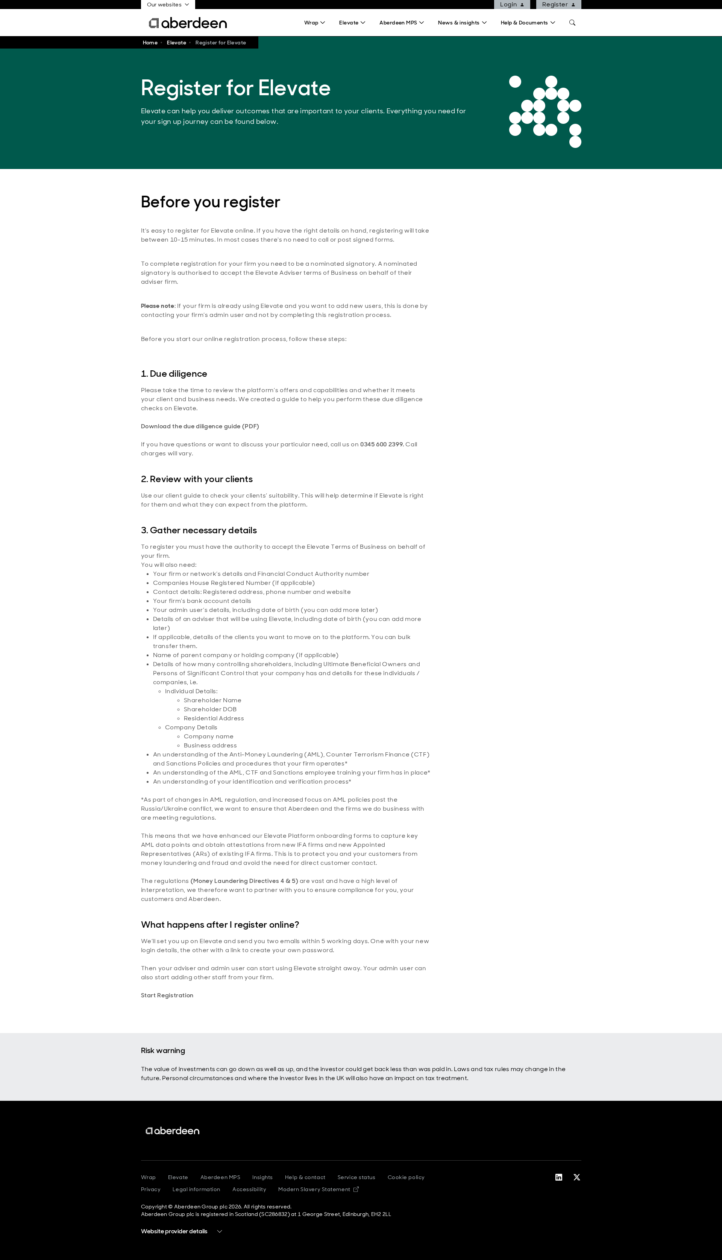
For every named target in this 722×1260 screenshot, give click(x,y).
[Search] (572, 22)
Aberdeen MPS (220, 1177)
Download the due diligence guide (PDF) (200, 426)
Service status (357, 1177)
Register (555, 4)
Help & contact (305, 1177)
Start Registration (167, 995)
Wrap (148, 1177)
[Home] (173, 1131)
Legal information (196, 1189)
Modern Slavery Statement (318, 1189)
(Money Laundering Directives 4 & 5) (244, 881)
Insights (262, 1177)
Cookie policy (406, 1177)
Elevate (178, 1177)
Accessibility (249, 1189)
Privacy (151, 1189)
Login (508, 4)
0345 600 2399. (382, 444)
